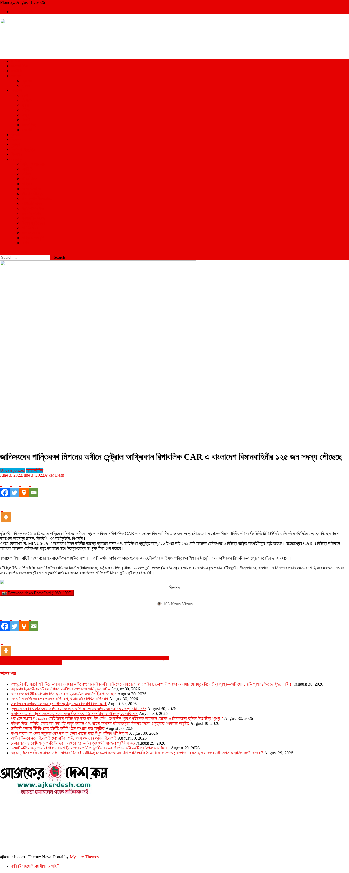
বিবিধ (25, 242)
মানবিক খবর (30, 228)
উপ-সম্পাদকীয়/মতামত (37, 198)
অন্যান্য (16, 159)
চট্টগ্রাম (27, 100)
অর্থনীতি (27, 169)
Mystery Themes (84, 856)
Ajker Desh (54, 475)
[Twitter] (14, 487)
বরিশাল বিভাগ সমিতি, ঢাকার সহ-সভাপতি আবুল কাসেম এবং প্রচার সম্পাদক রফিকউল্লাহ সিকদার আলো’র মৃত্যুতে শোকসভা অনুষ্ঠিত (100, 723)
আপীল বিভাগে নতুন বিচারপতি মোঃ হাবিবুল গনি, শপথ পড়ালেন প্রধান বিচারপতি (64, 738)
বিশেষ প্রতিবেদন (33, 223)
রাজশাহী (27, 129)
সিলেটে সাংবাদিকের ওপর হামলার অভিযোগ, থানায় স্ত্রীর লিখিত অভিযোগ (59, 698)
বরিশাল (26, 110)
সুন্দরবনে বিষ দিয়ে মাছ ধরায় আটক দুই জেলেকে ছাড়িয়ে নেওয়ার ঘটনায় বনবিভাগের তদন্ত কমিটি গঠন (78, 708)
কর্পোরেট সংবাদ (32, 203)
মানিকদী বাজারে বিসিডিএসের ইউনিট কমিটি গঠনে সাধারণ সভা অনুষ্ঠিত (57, 728)
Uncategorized (12, 470)
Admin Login (22, 11)
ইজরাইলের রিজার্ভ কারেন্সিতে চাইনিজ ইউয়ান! (31, 662)
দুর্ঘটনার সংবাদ (31, 213)
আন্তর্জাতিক (19, 66)
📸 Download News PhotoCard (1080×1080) (36, 593)
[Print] (24, 487)
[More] (6, 512)
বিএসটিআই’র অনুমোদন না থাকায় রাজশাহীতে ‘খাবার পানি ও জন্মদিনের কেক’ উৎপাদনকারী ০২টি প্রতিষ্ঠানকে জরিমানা (90, 748)
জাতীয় (15, 61)
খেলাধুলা (16, 75)
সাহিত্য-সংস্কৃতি (33, 237)
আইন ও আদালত (33, 164)
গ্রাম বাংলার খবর (33, 208)
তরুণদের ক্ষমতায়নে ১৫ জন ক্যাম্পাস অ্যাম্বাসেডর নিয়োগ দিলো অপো (59, 703)
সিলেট (26, 120)
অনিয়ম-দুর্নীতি (31, 188)
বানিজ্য (26, 174)
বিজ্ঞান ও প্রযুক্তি (23, 149)
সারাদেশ (16, 90)
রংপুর (25, 115)
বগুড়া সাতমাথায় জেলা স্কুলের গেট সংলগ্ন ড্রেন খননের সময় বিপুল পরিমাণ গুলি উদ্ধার (69, 733)
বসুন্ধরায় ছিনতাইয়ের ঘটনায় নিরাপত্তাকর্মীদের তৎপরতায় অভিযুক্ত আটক (60, 689)
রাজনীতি (16, 70)
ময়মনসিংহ (29, 124)
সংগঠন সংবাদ (31, 233)
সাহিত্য (27, 183)
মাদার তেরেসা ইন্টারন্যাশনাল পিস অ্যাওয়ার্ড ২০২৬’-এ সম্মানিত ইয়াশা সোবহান (63, 694)
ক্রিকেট (27, 80)
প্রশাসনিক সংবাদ (33, 218)
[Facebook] (5, 487)
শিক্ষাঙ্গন (16, 154)
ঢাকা (25, 95)
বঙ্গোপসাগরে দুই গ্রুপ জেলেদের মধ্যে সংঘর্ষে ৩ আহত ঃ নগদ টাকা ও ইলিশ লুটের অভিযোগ (74, 713)
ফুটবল (26, 85)
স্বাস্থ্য (15, 144)
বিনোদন (16, 139)
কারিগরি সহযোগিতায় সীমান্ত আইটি (35, 866)
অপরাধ (15, 134)
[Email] (33, 487)
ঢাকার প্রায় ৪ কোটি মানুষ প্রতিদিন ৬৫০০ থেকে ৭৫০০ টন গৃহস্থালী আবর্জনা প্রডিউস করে (73, 743)
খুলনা (25, 105)
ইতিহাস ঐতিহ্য (32, 193)
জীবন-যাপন (29, 179)
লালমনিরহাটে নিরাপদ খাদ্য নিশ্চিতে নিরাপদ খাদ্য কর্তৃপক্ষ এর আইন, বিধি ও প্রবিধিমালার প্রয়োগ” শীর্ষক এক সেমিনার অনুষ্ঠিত (84, 658)
